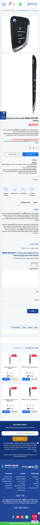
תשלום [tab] (30, 327)
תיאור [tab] (35, 202)
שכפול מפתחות (20, 477)
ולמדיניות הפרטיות (22, 449)
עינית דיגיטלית (21, 488)
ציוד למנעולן (8, 486)
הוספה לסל (29, 154)
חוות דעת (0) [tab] (25, 202)
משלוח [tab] (24, 327)
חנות (37, 481)
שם (37, 291)
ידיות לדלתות (21, 481)
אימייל (36, 300)
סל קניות (35, 483)
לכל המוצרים (17, 348)
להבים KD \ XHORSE (23, 10)
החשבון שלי (35, 477)
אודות (36, 479)
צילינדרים (22, 483)
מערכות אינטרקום (20, 486)
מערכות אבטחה (20, 479)
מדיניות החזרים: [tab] (15, 327)
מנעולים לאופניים (7, 481)
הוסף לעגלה (34, 379)
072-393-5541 (21, 508)
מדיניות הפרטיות (33, 488)
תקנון (36, 486)
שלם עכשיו (26, 379)
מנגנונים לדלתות (7, 479)
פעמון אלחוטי (21, 490)
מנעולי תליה (8, 483)
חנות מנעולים (34, 10)
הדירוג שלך (34, 263)
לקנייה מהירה (12, 154)
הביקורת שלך (33, 269)
